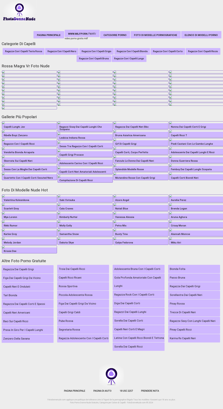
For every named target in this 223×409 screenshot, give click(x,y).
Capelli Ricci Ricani (70, 277)
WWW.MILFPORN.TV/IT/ (82, 33)
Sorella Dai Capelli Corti (128, 320)
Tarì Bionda (10, 295)
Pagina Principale (49, 35)
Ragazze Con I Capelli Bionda (132, 51)
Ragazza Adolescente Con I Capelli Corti (83, 338)
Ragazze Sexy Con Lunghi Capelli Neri (192, 321)
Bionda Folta (177, 269)
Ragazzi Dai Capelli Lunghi (130, 312)
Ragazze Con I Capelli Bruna (94, 58)
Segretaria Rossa (69, 329)
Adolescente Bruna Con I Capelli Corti (137, 269)
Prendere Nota (150, 391)
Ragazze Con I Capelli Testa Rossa (23, 51)
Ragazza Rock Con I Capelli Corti (134, 294)
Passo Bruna (177, 277)
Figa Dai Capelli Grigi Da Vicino (22, 278)
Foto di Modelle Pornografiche (155, 35)
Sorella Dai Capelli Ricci (128, 346)
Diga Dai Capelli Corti (127, 303)
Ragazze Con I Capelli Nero (62, 51)
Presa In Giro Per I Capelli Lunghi (23, 330)
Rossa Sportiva (68, 286)
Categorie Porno (115, 35)
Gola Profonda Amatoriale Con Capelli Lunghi (137, 282)
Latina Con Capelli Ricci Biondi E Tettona (139, 338)
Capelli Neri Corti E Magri (129, 329)
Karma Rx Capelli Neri (183, 338)
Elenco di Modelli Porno (201, 35)
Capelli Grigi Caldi (69, 312)
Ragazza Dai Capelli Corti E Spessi (24, 304)
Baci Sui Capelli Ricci (15, 321)
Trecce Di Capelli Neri (183, 312)
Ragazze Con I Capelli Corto (168, 51)
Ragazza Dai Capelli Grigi (18, 269)
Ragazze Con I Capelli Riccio (203, 51)
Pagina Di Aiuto (102, 391)
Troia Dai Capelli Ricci (72, 269)
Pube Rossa (66, 321)
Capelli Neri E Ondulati (16, 286)
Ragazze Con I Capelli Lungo (129, 58)
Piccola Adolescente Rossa (75, 295)
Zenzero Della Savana (16, 338)
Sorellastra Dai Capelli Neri (186, 295)
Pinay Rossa (177, 303)
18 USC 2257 (126, 391)
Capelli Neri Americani (16, 312)
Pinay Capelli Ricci (181, 329)
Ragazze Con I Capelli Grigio (96, 51)
